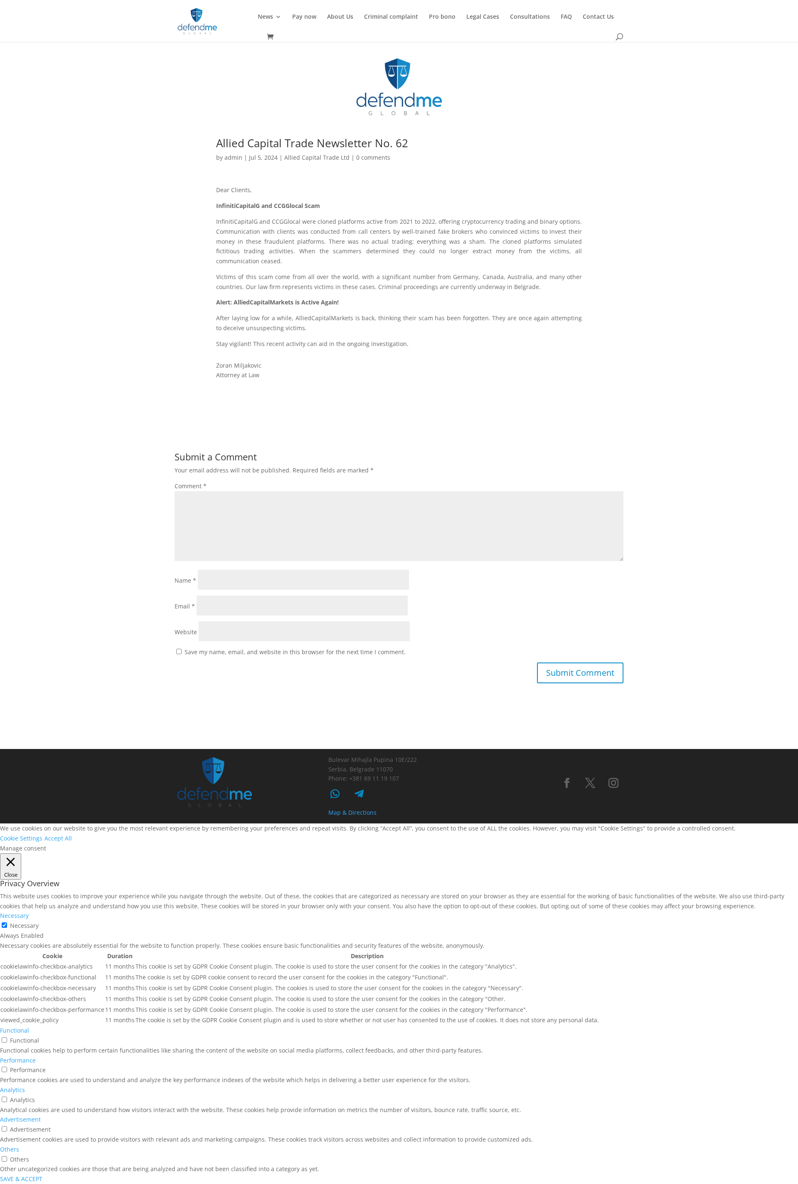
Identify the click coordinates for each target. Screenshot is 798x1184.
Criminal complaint (391, 17)
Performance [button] (18, 1060)
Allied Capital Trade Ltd (317, 157)
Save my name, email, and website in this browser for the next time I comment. (295, 652)
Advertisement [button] (20, 1119)
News (265, 17)
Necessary (24, 925)
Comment (191, 486)
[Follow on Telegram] (359, 794)
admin (233, 157)
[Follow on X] (590, 783)
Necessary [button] (14, 916)
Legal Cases (482, 17)
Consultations (530, 17)
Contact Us (598, 17)
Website (186, 632)
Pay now (304, 17)
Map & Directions (352, 812)
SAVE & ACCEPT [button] (21, 1179)
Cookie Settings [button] (21, 838)
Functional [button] (14, 1030)
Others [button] (9, 1149)
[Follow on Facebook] (567, 783)
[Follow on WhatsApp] (335, 794)
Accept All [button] (58, 838)
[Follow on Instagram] (613, 783)
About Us (340, 17)
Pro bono (442, 17)
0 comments (373, 157)
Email (185, 606)
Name (185, 580)
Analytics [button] (12, 1090)
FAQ (566, 17)
